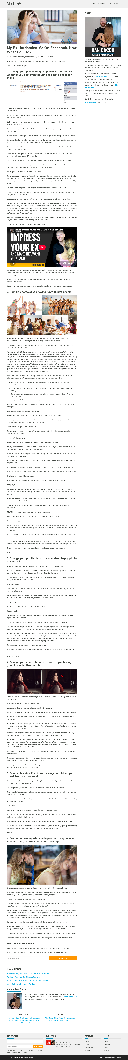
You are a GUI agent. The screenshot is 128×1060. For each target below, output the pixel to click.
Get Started (38, 1047)
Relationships (89, 1048)
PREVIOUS (23, 1014)
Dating (87, 1042)
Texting (87, 1045)
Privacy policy (58, 963)
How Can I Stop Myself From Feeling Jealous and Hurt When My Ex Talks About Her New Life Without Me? (24, 1020)
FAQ (109, 4)
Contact (106, 1051)
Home (92, 4)
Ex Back (87, 1051)
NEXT (60, 1014)
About (106, 1042)
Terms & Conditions (110, 1057)
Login (106, 1048)
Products (102, 4)
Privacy (101, 1057)
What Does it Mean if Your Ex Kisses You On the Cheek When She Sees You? (60, 1019)
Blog (116, 4)
